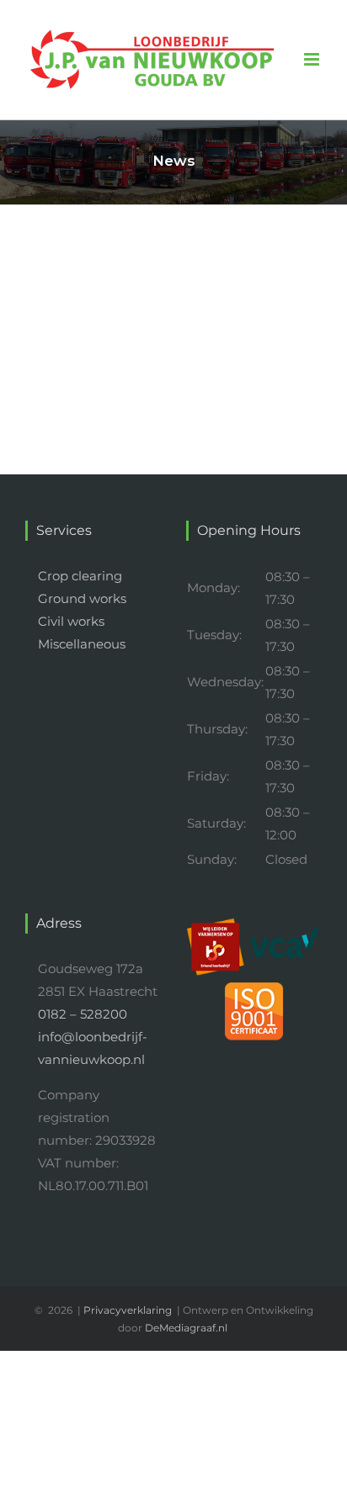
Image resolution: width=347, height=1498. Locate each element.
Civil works (71, 621)
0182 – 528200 (82, 1014)
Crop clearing (80, 576)
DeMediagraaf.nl (186, 1327)
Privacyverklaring (127, 1310)
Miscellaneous (81, 644)
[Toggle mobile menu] (313, 59)
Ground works (82, 598)
